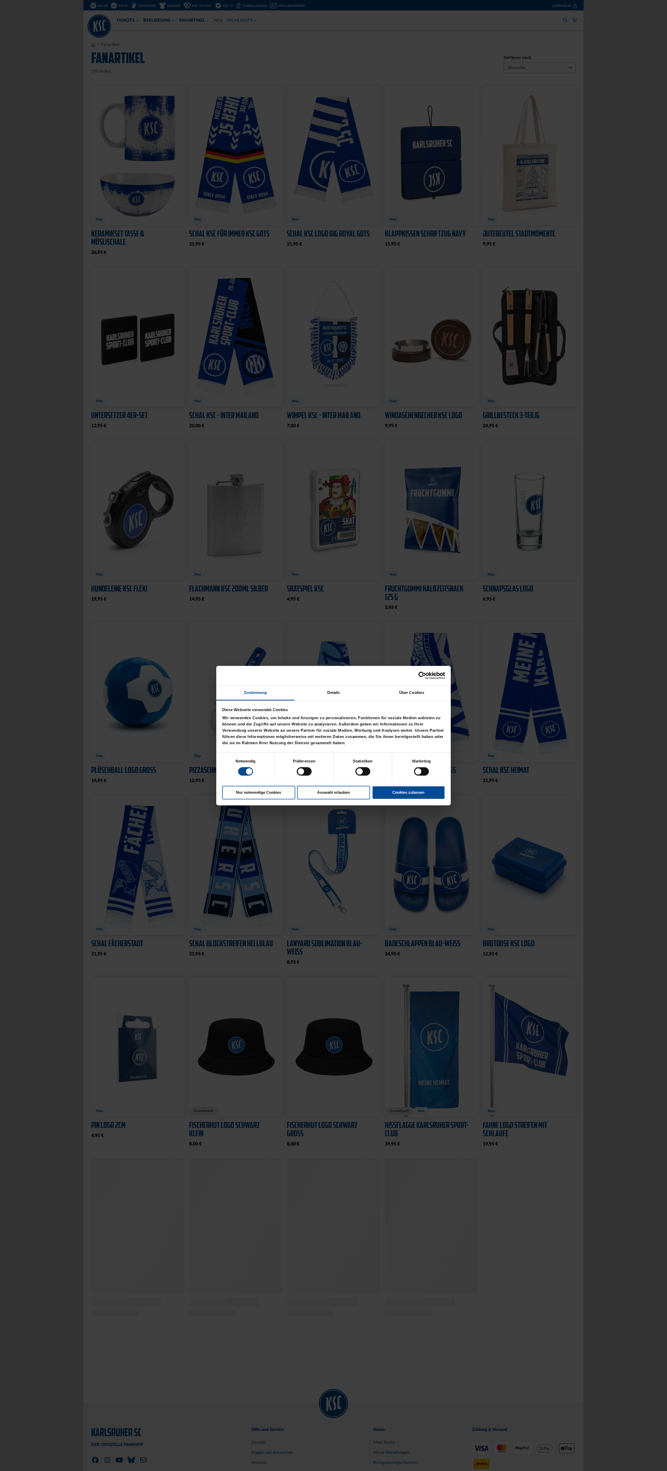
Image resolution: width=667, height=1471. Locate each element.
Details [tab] (333, 692)
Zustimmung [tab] (255, 692)
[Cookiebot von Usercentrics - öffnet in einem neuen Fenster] (422, 675)
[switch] (304, 772)
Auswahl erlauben (333, 792)
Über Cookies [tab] (411, 692)
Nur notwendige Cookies (258, 792)
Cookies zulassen (408, 792)
